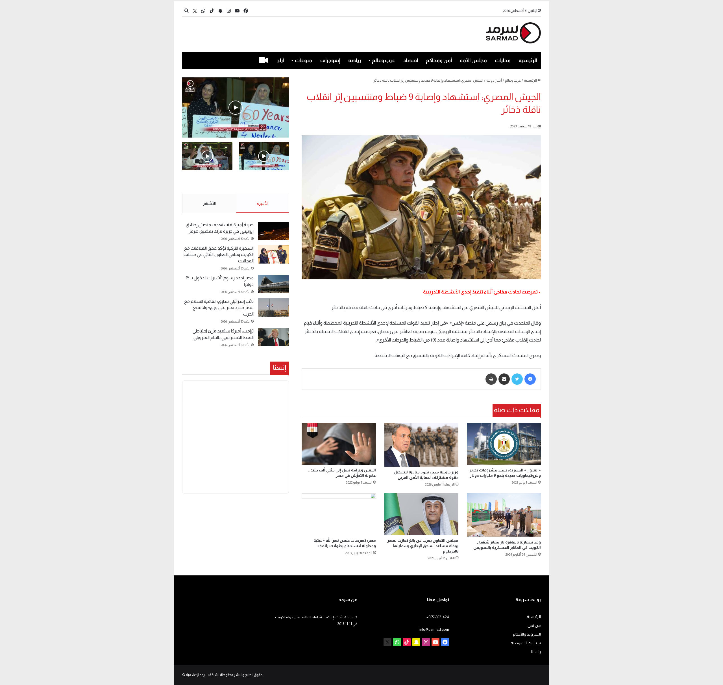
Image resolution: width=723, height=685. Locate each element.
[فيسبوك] (530, 379)
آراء (280, 60)
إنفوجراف (330, 60)
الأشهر (209, 203)
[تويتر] (517, 379)
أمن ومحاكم (439, 60)
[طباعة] (491, 379)
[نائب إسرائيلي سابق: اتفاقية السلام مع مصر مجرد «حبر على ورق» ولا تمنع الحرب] (273, 307)
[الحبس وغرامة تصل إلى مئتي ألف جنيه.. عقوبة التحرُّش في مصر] (339, 444)
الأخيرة (262, 203)
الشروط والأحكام (527, 634)
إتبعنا (279, 367)
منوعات (303, 60)
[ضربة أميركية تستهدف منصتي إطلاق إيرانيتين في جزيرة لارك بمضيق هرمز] (273, 231)
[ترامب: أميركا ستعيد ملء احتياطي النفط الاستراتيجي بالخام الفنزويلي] (273, 337)
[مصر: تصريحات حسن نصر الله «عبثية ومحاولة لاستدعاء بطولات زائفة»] (339, 514)
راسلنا (536, 652)
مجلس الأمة (473, 60)
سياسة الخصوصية (526, 643)
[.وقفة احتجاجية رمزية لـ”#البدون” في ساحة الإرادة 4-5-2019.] (235, 107)
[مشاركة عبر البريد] (504, 379)
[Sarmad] (513, 33)
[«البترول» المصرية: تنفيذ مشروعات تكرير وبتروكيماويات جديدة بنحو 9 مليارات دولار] (504, 444)
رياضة (354, 60)
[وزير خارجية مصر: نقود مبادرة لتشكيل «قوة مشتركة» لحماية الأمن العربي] (421, 444)
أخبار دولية (494, 80)
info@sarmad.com (434, 629)
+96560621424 (437, 617)
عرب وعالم (383, 60)
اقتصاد (410, 60)
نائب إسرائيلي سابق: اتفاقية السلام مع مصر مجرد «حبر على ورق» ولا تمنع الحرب (219, 307)
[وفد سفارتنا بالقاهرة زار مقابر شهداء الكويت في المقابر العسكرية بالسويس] (504, 515)
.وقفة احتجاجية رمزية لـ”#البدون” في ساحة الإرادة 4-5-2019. (264, 182)
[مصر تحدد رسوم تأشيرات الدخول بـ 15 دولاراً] (273, 284)
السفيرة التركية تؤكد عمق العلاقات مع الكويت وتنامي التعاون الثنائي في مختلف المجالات (219, 254)
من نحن (534, 625)
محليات (503, 60)
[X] (195, 11)
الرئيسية (528, 60)
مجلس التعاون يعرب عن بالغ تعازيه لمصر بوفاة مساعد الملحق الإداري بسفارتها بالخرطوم (422, 545)
